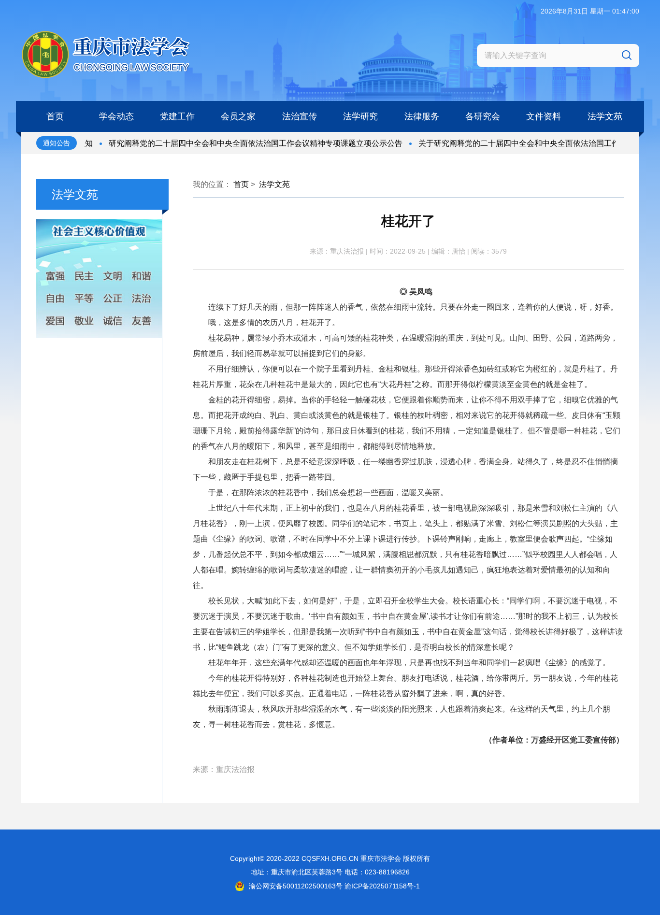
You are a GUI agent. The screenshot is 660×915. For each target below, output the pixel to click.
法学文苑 (274, 184)
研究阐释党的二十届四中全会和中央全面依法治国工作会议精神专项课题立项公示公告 (241, 143)
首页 (241, 184)
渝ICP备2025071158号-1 (382, 886)
